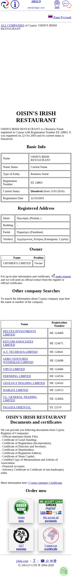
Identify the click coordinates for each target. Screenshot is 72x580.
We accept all (51, 519)
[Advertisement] (36, 70)
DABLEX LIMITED (15, 390)
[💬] (66, 5)
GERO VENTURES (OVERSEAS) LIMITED (18, 360)
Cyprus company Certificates (45, 482)
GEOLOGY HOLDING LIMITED (24, 383)
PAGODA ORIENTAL (17, 407)
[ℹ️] (15, 4)
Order (21, 519)
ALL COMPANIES (12, 25)
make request (63, 276)
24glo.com (22, 561)
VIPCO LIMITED (14, 369)
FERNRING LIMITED (17, 376)
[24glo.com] (5, 5)
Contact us (50, 547)
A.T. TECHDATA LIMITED (20, 351)
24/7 (21, 547)
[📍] (57, 5)
